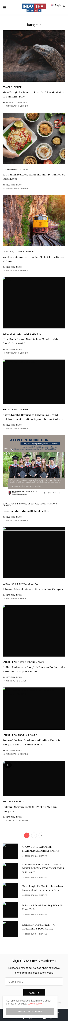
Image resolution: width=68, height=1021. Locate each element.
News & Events (20, 409)
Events (7, 409)
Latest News (10, 661)
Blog (5, 333)
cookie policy (35, 1003)
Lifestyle (24, 169)
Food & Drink (10, 169)
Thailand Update (34, 661)
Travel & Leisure (12, 87)
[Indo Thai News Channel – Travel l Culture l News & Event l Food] (34, 8)
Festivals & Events (13, 801)
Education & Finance (14, 503)
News (43, 503)
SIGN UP (34, 993)
